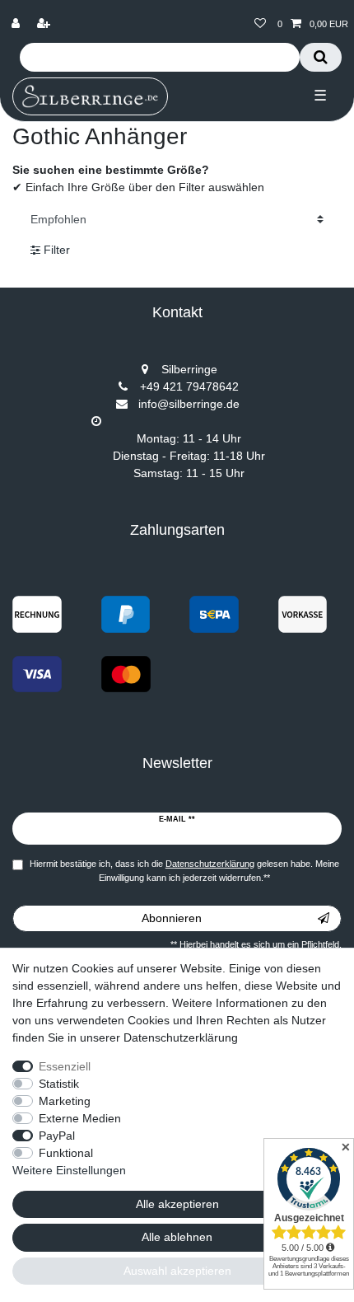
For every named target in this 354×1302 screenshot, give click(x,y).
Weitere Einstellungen (69, 1170)
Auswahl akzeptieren (177, 1270)
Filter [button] (57, 249)
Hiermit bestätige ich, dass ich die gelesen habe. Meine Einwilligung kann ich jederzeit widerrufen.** (184, 871)
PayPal (57, 1135)
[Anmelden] (17, 24)
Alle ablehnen (177, 1236)
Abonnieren (172, 918)
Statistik (59, 1083)
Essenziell (65, 1066)
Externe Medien (80, 1118)
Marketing (65, 1101)
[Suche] (321, 57)
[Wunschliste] (260, 24)
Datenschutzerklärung (180, 1037)
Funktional (66, 1152)
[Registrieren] (45, 24)
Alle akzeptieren (177, 1204)
